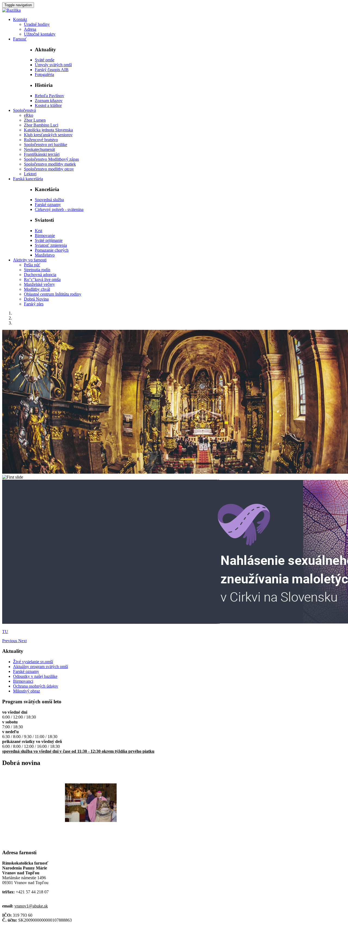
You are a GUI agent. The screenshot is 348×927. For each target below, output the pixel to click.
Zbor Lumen (35, 120)
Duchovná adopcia (40, 274)
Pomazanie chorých (52, 250)
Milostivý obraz (26, 691)
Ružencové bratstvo (41, 139)
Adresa (30, 29)
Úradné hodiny (37, 24)
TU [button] (5, 631)
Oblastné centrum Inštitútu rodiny (52, 294)
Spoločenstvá (24, 110)
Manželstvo (45, 255)
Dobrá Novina (36, 299)
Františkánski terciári (42, 154)
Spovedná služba (49, 199)
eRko (28, 115)
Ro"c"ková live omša (42, 279)
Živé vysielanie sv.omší (33, 661)
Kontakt (20, 19)
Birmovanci (23, 681)
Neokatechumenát (39, 149)
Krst (38, 230)
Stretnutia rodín (37, 269)
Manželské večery (39, 284)
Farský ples (34, 304)
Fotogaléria (44, 74)
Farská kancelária (28, 178)
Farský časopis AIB (52, 69)
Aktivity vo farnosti (29, 260)
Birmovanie (45, 235)
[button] (10, 640)
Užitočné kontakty (39, 34)
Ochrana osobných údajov (35, 686)
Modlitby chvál (37, 289)
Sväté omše (44, 60)
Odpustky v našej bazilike (35, 676)
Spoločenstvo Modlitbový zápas (51, 159)
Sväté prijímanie (49, 240)
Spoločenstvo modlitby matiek (50, 164)
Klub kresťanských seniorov (48, 134)
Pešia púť (32, 264)
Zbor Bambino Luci (41, 125)
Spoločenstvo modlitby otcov (49, 169)
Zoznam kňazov (49, 100)
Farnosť (20, 39)
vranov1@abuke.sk (31, 906)
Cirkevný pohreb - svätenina (59, 209)
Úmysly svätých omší (53, 64)
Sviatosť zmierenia (51, 245)
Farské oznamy (48, 204)
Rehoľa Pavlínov (49, 95)
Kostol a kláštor (48, 105)
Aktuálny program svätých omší (40, 666)
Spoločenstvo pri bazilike (45, 144)
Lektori (30, 174)
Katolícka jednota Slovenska (48, 130)
